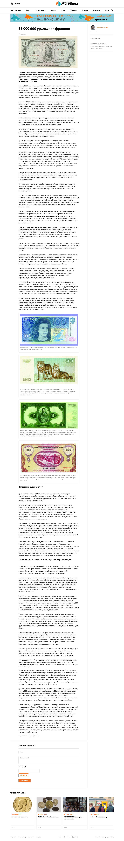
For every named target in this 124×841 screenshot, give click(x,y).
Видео (107, 10)
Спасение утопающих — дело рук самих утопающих (101, 47)
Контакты (31, 837)
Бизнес (63, 10)
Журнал (17, 4)
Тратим (53, 10)
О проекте (13, 837)
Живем (28, 10)
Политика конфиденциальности (104, 837)
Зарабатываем (41, 10)
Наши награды (22, 837)
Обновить (23, 775)
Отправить (24, 780)
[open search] (112, 10)
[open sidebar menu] (12, 10)
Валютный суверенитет (98, 43)
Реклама (38, 837)
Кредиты (74, 10)
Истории (85, 10)
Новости (18, 10)
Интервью (96, 10)
